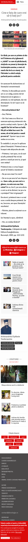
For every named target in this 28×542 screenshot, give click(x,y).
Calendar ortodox (8, 501)
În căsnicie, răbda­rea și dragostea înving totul (18, 394)
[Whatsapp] (14, 25)
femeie (18, 444)
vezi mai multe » (14, 362)
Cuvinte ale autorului (8, 343)
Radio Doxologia (7, 507)
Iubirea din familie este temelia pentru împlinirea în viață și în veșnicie (18, 420)
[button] (20, 2)
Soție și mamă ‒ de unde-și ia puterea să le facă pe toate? (18, 265)
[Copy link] (17, 25)
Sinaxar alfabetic (7, 496)
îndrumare (13, 437)
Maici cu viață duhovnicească (11, 490)
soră (23, 437)
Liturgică (5, 466)
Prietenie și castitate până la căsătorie (18, 406)
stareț (9, 444)
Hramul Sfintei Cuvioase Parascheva (14, 480)
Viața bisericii (6, 458)
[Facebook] (10, 25)
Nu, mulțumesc (15, 538)
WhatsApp (9, 250)
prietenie (9, 440)
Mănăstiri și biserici (9, 499)
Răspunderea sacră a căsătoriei (13, 385)
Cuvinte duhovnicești (8, 346)
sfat (4, 437)
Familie (4, 463)
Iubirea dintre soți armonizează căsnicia (17, 307)
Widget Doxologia (8, 504)
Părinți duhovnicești (9, 488)
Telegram (15, 253)
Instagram (20, 250)
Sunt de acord (5, 538)
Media (3, 474)
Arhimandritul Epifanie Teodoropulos (14, 20)
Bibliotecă (5, 469)
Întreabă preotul (7, 471)
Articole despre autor (8, 348)
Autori (4, 485)
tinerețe (19, 440)
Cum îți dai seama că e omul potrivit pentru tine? (17, 278)
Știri (3, 477)
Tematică (4, 493)
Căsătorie (14, 9)
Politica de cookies (8, 520)
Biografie (18, 343)
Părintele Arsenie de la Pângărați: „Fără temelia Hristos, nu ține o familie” (18, 292)
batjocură (14, 447)
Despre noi (5, 517)
